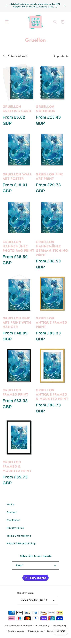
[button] (7, 22)
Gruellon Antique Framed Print (51, 322)
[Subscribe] (55, 565)
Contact (11, 512)
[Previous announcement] (6, 5)
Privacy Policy (15, 528)
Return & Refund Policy (21, 543)
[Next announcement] (64, 5)
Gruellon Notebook (45, 109)
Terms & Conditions (19, 535)
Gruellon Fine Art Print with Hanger (17, 322)
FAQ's (10, 504)
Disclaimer (13, 520)
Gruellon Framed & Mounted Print (17, 466)
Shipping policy (35, 631)
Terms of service (16, 631)
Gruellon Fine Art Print (49, 176)
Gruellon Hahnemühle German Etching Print (52, 248)
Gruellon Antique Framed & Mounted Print (52, 394)
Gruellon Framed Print (15, 392)
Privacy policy (59, 626)
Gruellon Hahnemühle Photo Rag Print (18, 246)
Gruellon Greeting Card (17, 109)
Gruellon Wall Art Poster (17, 176)
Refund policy (42, 626)
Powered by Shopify (22, 626)
